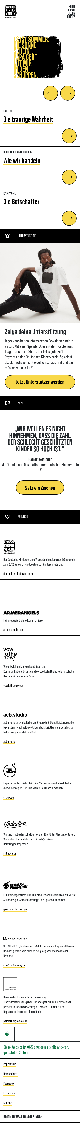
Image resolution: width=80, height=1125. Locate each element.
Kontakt (7, 1103)
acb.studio (9, 741)
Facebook (8, 1083)
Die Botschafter (21, 201)
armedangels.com (13, 630)
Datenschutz (10, 1074)
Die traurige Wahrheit (28, 119)
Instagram (9, 1093)
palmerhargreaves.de (15, 1021)
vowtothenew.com (13, 685)
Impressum (9, 1064)
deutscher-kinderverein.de (18, 574)
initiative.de (9, 853)
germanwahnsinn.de (15, 909)
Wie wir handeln (21, 160)
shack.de (8, 797)
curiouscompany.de (14, 965)
